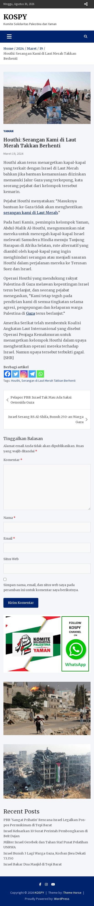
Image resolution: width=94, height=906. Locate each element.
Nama (9, 518)
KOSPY (15, 17)
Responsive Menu (86, 4)
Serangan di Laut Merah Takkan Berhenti (48, 380)
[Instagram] (24, 374)
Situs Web (11, 559)
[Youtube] (53, 884)
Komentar (12, 460)
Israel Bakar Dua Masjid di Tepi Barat (32, 864)
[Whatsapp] (40, 374)
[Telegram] (32, 374)
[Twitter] (15, 374)
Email (9, 538)
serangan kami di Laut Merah (30, 212)
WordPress (61, 899)
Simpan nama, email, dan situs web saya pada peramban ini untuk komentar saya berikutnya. (40, 587)
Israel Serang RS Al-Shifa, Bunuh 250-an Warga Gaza (46, 419)
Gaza (30, 313)
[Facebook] (7, 374)
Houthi (15, 380)
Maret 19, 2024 (13, 154)
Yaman (8, 131)
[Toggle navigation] (9, 36)
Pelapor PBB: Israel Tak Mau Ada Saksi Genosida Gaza (40, 399)
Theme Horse (72, 893)
